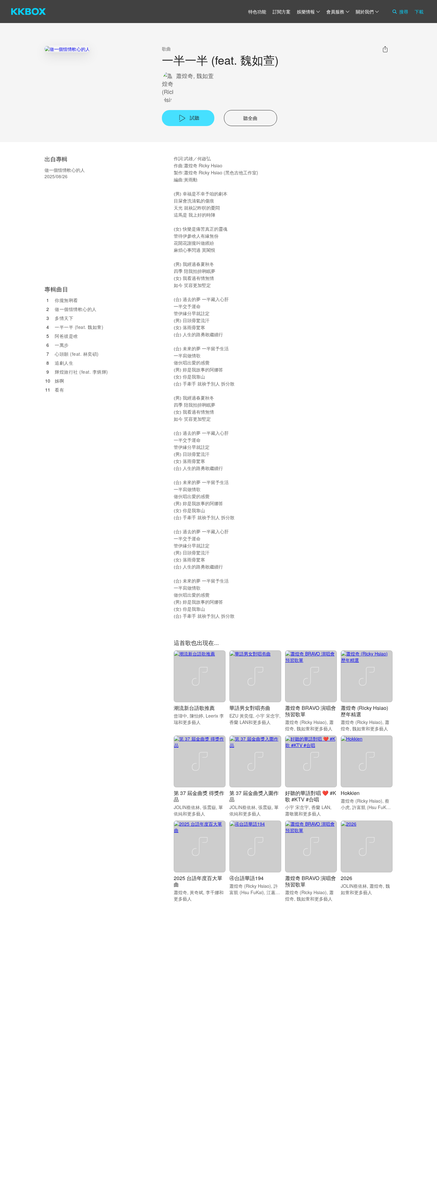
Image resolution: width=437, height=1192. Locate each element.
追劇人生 (64, 363)
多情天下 (64, 318)
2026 (346, 878)
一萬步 (62, 345)
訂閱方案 (281, 11)
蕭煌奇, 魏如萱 (195, 76)
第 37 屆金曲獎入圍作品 (254, 796)
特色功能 (257, 11)
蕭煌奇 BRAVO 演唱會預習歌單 (310, 711)
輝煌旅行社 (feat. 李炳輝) (81, 372)
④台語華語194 (246, 878)
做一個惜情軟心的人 (76, 309)
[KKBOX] (28, 11)
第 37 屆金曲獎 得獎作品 (199, 796)
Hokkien (350, 793)
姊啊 (59, 380)
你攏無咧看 (66, 300)
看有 (59, 389)
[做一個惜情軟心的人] (67, 48)
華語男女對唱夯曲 (249, 707)
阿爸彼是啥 (66, 336)
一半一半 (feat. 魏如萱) (79, 327)
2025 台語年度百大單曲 (198, 881)
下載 (419, 11)
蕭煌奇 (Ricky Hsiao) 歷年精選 (364, 711)
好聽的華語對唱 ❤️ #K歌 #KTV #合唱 (310, 796)
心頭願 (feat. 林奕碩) (77, 354)
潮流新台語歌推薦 (194, 707)
